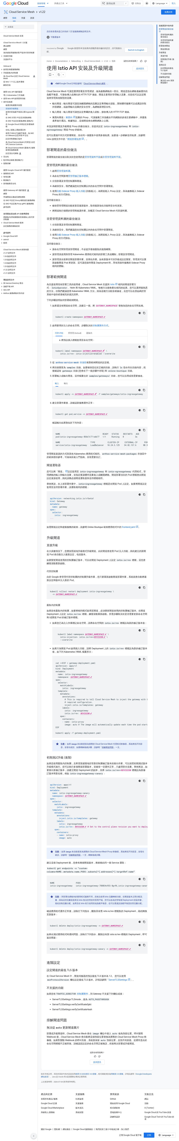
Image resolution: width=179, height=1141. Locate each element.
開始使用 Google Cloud (120, 1103)
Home (49, 61)
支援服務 (79, 1103)
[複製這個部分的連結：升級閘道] (63, 538)
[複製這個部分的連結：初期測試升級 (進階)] (74, 757)
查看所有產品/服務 (49, 1099)
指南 (14, 18)
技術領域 (41, 3)
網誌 (146, 1099)
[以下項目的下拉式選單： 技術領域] (48, 3)
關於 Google (46, 1129)
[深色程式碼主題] (139, 313)
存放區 (71, 362)
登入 (174, 3)
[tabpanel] (99, 348)
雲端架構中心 (116, 1112)
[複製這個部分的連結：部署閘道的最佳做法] (80, 150)
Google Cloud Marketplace (52, 1108)
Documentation (61, 61)
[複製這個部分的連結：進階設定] (63, 963)
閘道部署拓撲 (74, 139)
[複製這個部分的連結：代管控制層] (60, 571)
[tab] (59, 333)
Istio (112, 284)
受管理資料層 (63, 171)
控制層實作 (82, 993)
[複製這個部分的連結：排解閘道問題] (69, 1020)
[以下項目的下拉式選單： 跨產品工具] (67, 3)
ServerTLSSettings (118, 979)
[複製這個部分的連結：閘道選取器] (63, 465)
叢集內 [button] (89, 333)
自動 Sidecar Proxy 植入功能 (71, 191)
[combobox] (115, 3)
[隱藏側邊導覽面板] (33, 1136)
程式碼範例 (115, 1108)
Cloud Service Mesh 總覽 (94, 83)
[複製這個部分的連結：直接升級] (60, 545)
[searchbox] (18, 27)
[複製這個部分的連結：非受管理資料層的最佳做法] (83, 219)
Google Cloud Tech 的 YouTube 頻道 (159, 1118)
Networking (76, 61)
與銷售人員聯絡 (48, 1112)
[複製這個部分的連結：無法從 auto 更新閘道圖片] (82, 1028)
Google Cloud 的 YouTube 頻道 (157, 1112)
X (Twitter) (149, 1108)
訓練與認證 (115, 1117)
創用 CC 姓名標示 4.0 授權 (86, 1074)
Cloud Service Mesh (22, 12)
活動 (146, 1103)
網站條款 (66, 1129)
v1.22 (42, 12)
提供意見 (140, 68)
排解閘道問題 (108, 747)
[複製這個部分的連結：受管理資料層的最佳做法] (80, 165)
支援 (23, 18)
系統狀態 (79, 1112)
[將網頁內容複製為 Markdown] (58, 74)
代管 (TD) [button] (59, 333)
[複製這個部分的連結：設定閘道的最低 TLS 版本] (80, 970)
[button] (18, 56)
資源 (32, 18)
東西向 (69, 117)
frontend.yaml (128, 527)
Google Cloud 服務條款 (83, 1129)
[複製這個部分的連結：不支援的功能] (66, 988)
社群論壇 (79, 1099)
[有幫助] (141, 61)
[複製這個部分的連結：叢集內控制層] (63, 605)
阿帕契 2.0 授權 (117, 1074)
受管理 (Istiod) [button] (74, 333)
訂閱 (149, 1135)
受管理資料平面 (92, 157)
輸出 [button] (66, 383)
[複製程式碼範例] (144, 313)
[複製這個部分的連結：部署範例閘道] (69, 277)
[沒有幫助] (145, 61)
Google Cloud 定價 (49, 1103)
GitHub (113, 1099)
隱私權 (57, 1129)
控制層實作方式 (100, 325)
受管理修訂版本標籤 (78, 176)
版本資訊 (79, 1108)
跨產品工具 (59, 3)
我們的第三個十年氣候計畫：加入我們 (112, 1129)
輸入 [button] (57, 383)
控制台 (138, 3)
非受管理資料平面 (112, 157)
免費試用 (168, 12)
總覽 (5, 18)
